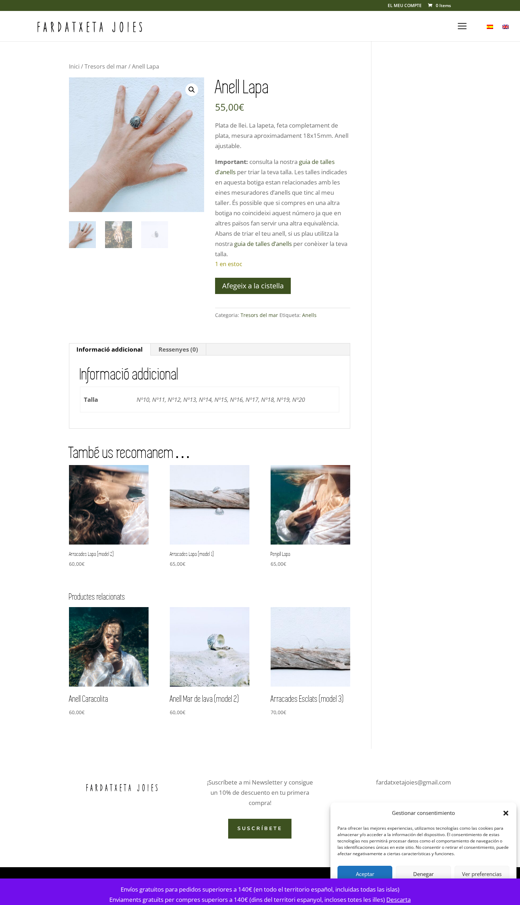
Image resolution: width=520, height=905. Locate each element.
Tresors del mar (106, 66)
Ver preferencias (482, 873)
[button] (505, 813)
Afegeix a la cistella (253, 285)
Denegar (423, 873)
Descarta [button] (398, 899)
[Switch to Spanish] (490, 33)
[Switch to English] (505, 33)
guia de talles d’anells (263, 244)
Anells (309, 315)
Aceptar (365, 873)
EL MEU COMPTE (405, 6)
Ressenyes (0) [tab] (178, 349)
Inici (74, 66)
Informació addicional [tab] (109, 349)
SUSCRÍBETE (259, 828)
